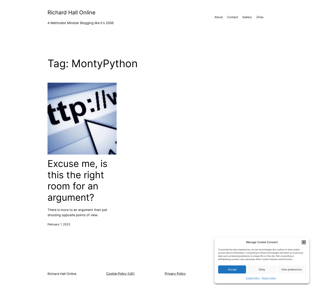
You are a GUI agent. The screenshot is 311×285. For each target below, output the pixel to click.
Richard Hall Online (71, 12)
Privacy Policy (269, 278)
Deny (262, 269)
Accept (232, 269)
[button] (304, 242)
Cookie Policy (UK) (120, 273)
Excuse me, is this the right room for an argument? (77, 180)
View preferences (291, 269)
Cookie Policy (253, 278)
